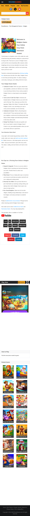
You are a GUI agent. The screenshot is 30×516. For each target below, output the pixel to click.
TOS (15, 509)
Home (4, 507)
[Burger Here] (8, 458)
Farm (5, 225)
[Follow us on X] (15, 9)
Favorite (22, 282)
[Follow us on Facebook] (11, 9)
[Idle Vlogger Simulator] (21, 444)
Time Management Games (15, 26)
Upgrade (17, 229)
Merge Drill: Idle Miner (8, 421)
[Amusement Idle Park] (21, 414)
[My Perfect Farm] (8, 384)
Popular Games (17, 507)
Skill (11, 229)
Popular (13, 5)
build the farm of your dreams (13, 200)
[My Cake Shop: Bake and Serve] (21, 370)
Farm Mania (8, 436)
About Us (24, 507)
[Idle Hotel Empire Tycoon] (21, 384)
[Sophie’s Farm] (8, 370)
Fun (10, 225)
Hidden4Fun (20, 509)
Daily (18, 5)
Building (22, 221)
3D (9, 221)
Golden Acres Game (18, 206)
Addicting (15, 221)
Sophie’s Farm (8, 377)
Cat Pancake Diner (21, 407)
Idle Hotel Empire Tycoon (21, 392)
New (2, 5)
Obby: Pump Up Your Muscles (21, 436)
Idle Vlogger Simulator (22, 451)
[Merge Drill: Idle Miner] (8, 414)
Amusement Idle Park (22, 421)
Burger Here (8, 466)
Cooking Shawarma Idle (8, 451)
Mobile (7, 5)
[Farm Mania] (8, 429)
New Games (10, 507)
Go (27, 13)
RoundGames (4, 26)
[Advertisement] (15, 32)
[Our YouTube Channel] (19, 9)
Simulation (22, 225)
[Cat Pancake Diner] (21, 399)
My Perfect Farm (8, 392)
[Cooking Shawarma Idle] (8, 444)
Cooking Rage (21, 466)
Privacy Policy (10, 509)
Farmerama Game (5, 208)
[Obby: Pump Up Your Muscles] (21, 429)
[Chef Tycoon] (8, 399)
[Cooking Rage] (21, 458)
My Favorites (24, 5)
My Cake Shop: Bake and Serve (21, 377)
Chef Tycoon (8, 407)
